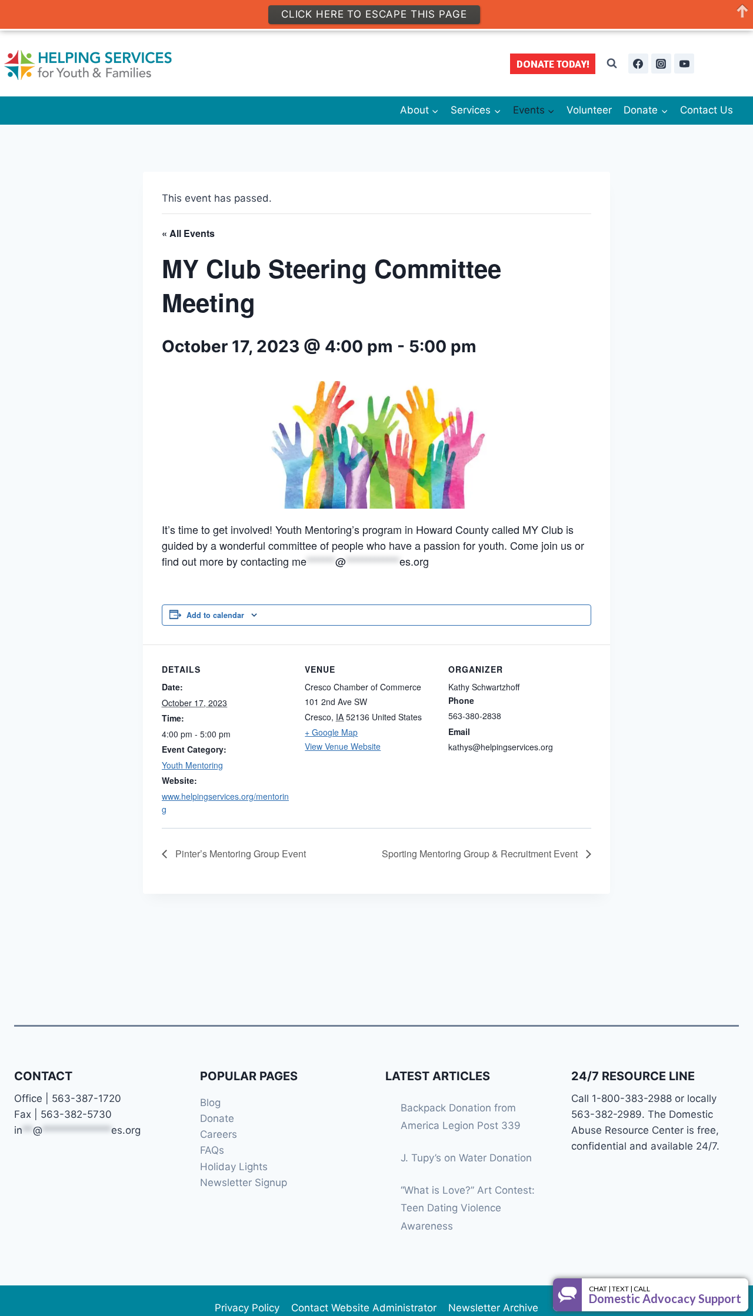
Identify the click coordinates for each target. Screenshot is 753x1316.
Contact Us (706, 110)
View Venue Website (343, 746)
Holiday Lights (234, 1167)
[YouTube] (684, 64)
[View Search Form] (611, 63)
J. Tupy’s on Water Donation (466, 1158)
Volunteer (589, 110)
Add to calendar (215, 615)
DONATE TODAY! (553, 64)
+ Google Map (331, 732)
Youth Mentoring (192, 765)
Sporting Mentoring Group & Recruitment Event (481, 853)
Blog (210, 1102)
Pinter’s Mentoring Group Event (239, 853)
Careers (218, 1134)
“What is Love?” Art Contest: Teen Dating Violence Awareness (468, 1208)
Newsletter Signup (243, 1182)
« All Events (188, 233)
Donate (217, 1118)
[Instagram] (661, 64)
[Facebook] (638, 64)
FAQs (212, 1150)
